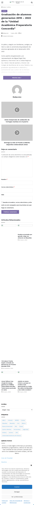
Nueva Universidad (7, 426)
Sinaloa (4, 432)
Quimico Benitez (6, 429)
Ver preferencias (17, 497)
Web (2, 194)
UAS (17, 432)
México (24, 423)
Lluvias (23, 420)
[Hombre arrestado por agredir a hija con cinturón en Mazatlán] (25, 228)
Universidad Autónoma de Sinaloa (11, 435)
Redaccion (5, 33)
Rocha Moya (17, 429)
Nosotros (4, 462)
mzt (18, 423)
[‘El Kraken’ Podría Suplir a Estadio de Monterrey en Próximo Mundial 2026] (8, 291)
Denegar (17, 492)
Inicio (4, 7)
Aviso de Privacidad (6, 458)
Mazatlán (12, 423)
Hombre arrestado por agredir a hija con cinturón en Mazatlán (25, 236)
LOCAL (9, 7)
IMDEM (17, 420)
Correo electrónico (8, 187)
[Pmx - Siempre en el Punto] (17, 2)
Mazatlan (4, 423)
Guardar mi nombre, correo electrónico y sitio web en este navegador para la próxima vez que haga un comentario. (16, 205)
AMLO (3, 420)
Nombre (4, 179)
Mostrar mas (16, 77)
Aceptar (17, 487)
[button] (31, 465)
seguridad (25, 429)
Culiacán (10, 420)
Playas (21, 426)
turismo (11, 432)
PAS (16, 426)
